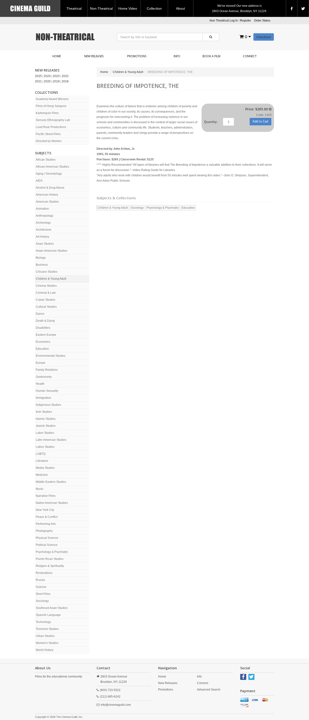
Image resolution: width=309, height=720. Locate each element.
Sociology (42, 601)
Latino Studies (45, 447)
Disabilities (43, 327)
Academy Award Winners (52, 99)
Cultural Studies (46, 306)
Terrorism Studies (47, 629)
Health (40, 383)
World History (44, 650)
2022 (65, 76)
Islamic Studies (46, 419)
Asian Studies (45, 243)
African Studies (46, 159)
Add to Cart (260, 121)
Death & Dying (45, 320)
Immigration (43, 397)
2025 (38, 76)
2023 (56, 76)
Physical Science (47, 538)
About (180, 8)
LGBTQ (40, 454)
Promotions (136, 56)
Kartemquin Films (47, 113)
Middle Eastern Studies (51, 482)
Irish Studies (44, 411)
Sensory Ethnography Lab (53, 120)
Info (177, 56)
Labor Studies (45, 433)
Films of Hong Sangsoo (51, 106)
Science (41, 587)
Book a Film (211, 56)
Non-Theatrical (101, 8)
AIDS (39, 180)
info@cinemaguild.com (116, 704)
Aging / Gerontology (49, 173)
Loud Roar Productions (51, 127)
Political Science (46, 545)
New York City (45, 510)
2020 (47, 81)
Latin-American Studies (51, 440)
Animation (42, 208)
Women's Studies (47, 643)
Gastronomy (44, 376)
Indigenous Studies (48, 404)
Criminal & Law (46, 292)
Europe (40, 362)
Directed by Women (49, 141)
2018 (65, 81)
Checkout (263, 37)
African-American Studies (52, 166)
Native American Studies (52, 503)
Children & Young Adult (51, 278)
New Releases (94, 56)
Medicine (42, 475)
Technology (43, 622)
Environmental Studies (50, 355)
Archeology (43, 222)
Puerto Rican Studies (49, 559)
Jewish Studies (46, 426)
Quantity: (211, 122)
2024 (47, 76)
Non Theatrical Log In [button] (224, 20)
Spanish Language (48, 615)
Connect (250, 56)
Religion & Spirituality (50, 566)
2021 (38, 81)
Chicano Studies (46, 271)
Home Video (127, 8)
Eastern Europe (46, 334)
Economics (43, 341)
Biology (41, 257)
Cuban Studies (45, 299)
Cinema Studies (46, 285)
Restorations (44, 573)
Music (39, 489)
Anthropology (44, 215)
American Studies (47, 201)
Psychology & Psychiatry (52, 552)
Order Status (262, 20)
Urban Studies (45, 636)
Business (42, 264)
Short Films (43, 594)
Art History (42, 236)
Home (56, 56)
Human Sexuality (47, 390)
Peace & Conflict (46, 517)
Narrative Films (46, 496)
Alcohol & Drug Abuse (50, 187)
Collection (154, 8)
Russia (40, 580)
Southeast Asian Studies (52, 608)
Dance (40, 313)
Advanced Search (208, 689)
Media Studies (45, 468)
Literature (42, 461)
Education (42, 348)
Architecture (43, 229)
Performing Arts (46, 524)
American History (47, 194)
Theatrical (74, 8)
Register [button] (245, 20)
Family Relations (47, 369)
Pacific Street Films (48, 134)
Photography (44, 531)
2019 (56, 81)
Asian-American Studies (51, 250)
